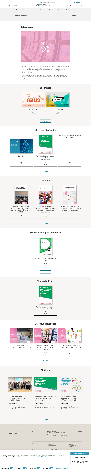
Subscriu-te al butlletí (75, 5)
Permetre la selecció (80, 457)
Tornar (74, 15)
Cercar (70, 9)
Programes (60, 9)
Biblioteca (41, 9)
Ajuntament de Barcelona (52, 449)
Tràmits (51, 9)
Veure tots (45, 121)
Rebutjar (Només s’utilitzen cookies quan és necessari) (80, 462)
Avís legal (71, 444)
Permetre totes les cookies (80, 453)
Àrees (32, 9)
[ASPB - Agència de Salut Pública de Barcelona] (16, 433)
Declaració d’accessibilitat (74, 446)
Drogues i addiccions (21, 15)
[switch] (25, 468)
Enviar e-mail (79, 431)
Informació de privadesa (73, 443)
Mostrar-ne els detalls (60, 468)
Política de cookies (72, 445)
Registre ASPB (50, 443)
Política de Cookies (46, 456)
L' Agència (23, 9)
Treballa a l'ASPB (51, 444)
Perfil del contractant (52, 445)
